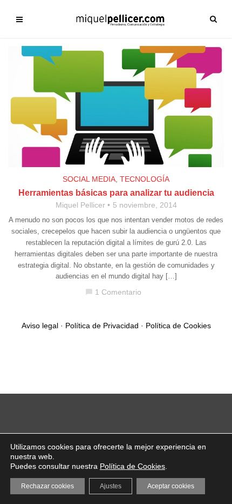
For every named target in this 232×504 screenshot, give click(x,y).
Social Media (89, 179)
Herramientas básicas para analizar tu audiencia (116, 192)
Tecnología (144, 179)
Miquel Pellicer (80, 205)
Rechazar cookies (47, 486)
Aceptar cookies (170, 486)
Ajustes (110, 486)
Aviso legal (40, 325)
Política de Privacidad (102, 325)
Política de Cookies (178, 325)
